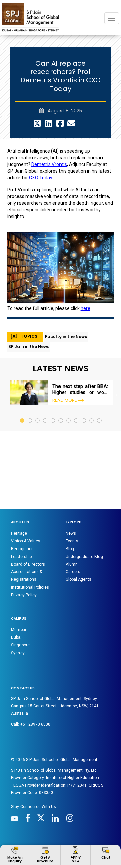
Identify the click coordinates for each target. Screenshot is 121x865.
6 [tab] (61, 382)
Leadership (21, 525)
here (85, 277)
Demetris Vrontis (49, 133)
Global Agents (78, 548)
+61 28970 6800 (35, 693)
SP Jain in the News (28, 315)
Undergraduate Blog (84, 525)
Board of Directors (28, 533)
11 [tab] (99, 382)
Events (72, 510)
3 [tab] (37, 382)
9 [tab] (84, 382)
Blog (70, 517)
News (71, 502)
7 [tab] (68, 382)
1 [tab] (22, 382)
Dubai (16, 606)
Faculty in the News (66, 305)
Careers (73, 540)
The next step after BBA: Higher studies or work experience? (80, 358)
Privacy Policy (24, 564)
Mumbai (18, 598)
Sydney (18, 622)
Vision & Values (25, 510)
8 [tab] (76, 382)
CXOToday (40, 146)
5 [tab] (53, 382)
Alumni (72, 533)
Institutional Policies (30, 556)
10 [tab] (91, 382)
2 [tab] (30, 382)
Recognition (22, 517)
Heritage (19, 502)
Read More (64, 369)
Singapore (20, 614)
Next (115, 362)
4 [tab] (45, 382)
